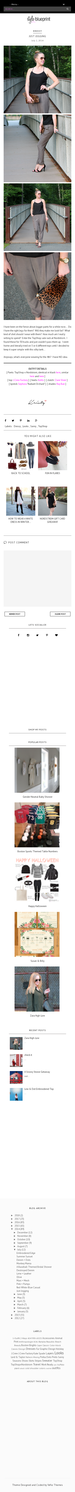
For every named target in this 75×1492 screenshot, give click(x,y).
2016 (17, 1222)
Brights (32, 1345)
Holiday (60, 1348)
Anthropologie (26, 1341)
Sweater (47, 1360)
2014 (17, 1229)
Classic (45, 1345)
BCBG (35, 1341)
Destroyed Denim (25, 1270)
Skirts (31, 1360)
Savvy (33, 426)
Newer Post (14, 614)
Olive (19, 1277)
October (21, 1239)
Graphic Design (47, 1348)
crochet (49, 1368)
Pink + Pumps (23, 1284)
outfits (56, 1368)
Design (21, 1349)
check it (28, 1055)
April (20, 1301)
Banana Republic (47, 1341)
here (41, 376)
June (19, 1294)
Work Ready (47, 1364)
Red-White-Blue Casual (28, 1287)
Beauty (17, 1345)
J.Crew (14, 1353)
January (21, 1311)
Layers (50, 1353)
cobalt (22, 1368)
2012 (17, 1318)
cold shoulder (32, 1368)
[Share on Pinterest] (21, 420)
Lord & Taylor (18, 1357)
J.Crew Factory (25, 1353)
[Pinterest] (47, 635)
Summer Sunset (25, 1256)
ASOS (39, 1338)
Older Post (60, 614)
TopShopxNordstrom (21, 1364)
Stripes (38, 1360)
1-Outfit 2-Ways (20, 1338)
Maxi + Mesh (23, 1280)
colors (42, 1368)
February (22, 1308)
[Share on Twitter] (13, 420)
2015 (17, 1225)
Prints (55, 1357)
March (20, 1304)
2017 (17, 1218)
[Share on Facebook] (5, 420)
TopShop (42, 426)
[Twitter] (37, 635)
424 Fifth (32, 1338)
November (23, 1236)
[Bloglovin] (56, 635)
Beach (58, 1341)
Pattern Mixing (33, 1357)
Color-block (55, 1345)
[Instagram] (28, 635)
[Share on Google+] (36, 420)
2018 (17, 1215)
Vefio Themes (55, 1485)
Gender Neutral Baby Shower (37, 796)
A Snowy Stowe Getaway (37, 1072)
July (19, 1249)
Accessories (48, 1338)
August (21, 1246)
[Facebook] (18, 635)
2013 (17, 1314)
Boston (25, 1345)
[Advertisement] (37, 683)
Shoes (25, 1360)
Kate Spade (39, 1353)
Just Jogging (23, 1290)
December (22, 1232)
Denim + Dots (24, 1260)
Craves (14, 1349)
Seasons (17, 1360)
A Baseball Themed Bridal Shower (34, 1266)
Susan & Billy (37, 961)
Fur (37, 1348)
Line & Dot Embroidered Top (39, 1089)
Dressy (37, 31)
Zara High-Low (37, 1015)
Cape (39, 1345)
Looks (26, 426)
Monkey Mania (24, 1263)
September (23, 1242)
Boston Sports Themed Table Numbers (37, 851)
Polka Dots (45, 1357)
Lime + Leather (24, 1273)
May (19, 1297)
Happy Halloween (37, 906)
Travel (37, 1364)
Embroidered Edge (26, 1253)
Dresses (30, 1348)
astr (55, 1364)
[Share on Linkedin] (28, 420)
